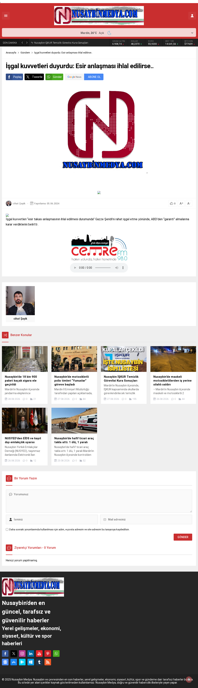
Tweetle (37, 76)
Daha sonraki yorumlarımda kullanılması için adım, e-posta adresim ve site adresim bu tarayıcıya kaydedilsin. (69, 529)
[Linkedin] (30, 653)
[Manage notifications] (189, 679)
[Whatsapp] (56, 653)
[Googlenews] (5, 662)
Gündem (25, 52)
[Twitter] (13, 653)
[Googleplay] (22, 662)
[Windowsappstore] (30, 662)
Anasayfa (11, 52)
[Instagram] (22, 653)
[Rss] (47, 662)
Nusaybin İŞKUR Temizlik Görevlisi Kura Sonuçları (61, 42)
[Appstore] (13, 662)
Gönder (57, 76)
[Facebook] (5, 653)
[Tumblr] (39, 662)
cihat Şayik (19, 203)
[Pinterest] (47, 653)
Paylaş (17, 76)
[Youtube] (39, 653)
